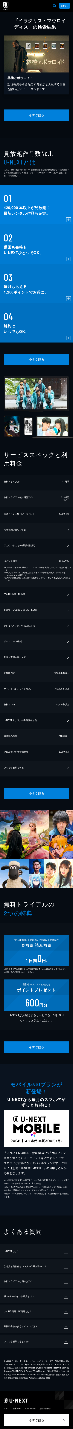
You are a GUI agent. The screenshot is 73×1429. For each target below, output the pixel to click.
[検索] (54, 6)
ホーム (6, 1408)
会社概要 (17, 1408)
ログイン (64, 6)
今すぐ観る (36, 115)
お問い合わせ (45, 1408)
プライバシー (30, 1408)
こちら (58, 577)
